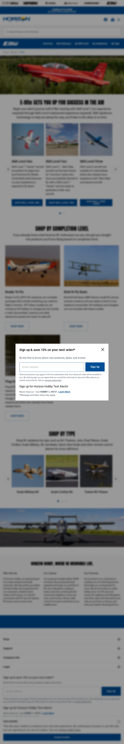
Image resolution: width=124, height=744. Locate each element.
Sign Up (95, 366)
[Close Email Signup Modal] (103, 349)
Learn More (64, 391)
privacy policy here (53, 380)
